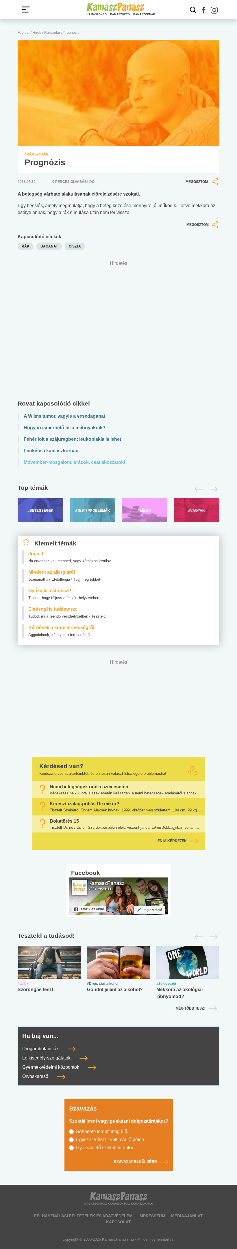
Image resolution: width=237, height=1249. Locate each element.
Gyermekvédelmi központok (51, 1067)
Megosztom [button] (197, 182)
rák (25, 246)
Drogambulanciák (41, 1048)
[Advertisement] (118, 331)
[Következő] (212, 489)
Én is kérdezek (172, 841)
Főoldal (23, 33)
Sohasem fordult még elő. (102, 1131)
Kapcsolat (118, 1222)
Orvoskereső (35, 1076)
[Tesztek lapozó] (118, 936)
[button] (204, 10)
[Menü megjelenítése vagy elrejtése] (26, 9)
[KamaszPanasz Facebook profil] (118, 896)
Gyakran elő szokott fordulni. (105, 1147)
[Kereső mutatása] (193, 10)
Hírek (37, 33)
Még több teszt (191, 1008)
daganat (49, 246)
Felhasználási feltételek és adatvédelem (83, 1216)
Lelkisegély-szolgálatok (47, 1057)
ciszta (75, 246)
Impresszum (151, 1216)
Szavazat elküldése (135, 1162)
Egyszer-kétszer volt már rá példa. (110, 1139)
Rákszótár (52, 33)
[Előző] (197, 489)
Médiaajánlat (187, 1216)
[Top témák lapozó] (118, 489)
